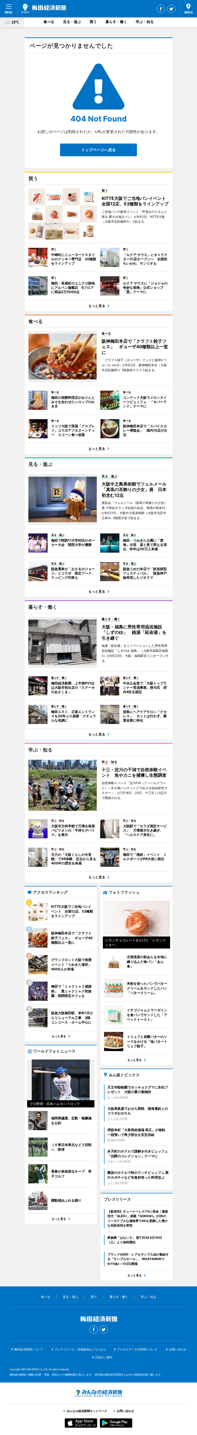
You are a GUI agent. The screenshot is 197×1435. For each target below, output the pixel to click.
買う (93, 21)
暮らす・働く (116, 21)
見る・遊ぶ (72, 21)
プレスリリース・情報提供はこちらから (80, 1349)
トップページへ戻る (98, 149)
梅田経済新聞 (43, 8)
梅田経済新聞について (28, 1349)
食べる (48, 21)
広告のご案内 (103, 1357)
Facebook (161, 9)
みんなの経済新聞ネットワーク (98, 1393)
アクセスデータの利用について (137, 1349)
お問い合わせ (177, 1349)
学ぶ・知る (145, 21)
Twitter (171, 9)
